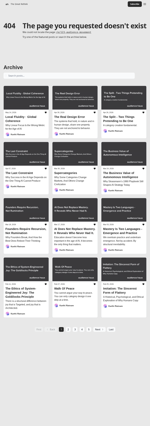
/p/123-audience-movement (73, 32)
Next (97, 329)
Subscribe (134, 4)
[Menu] (144, 3)
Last (111, 329)
